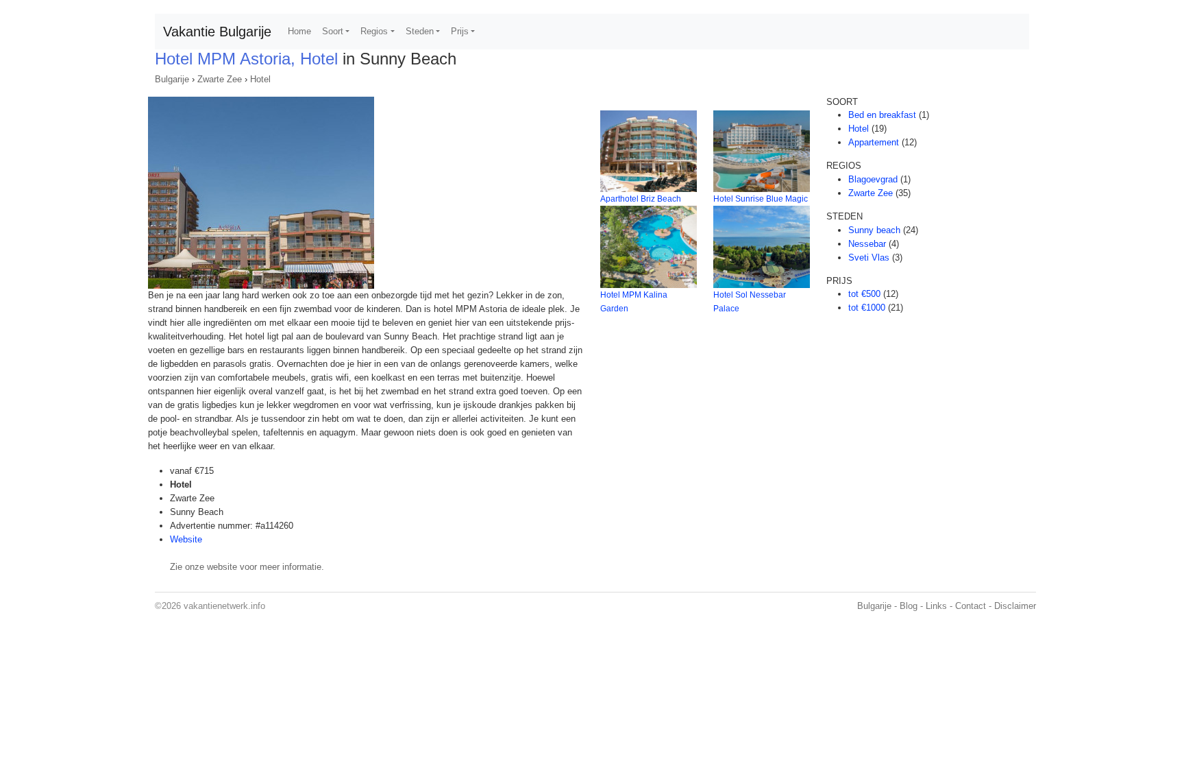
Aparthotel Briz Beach (640, 199)
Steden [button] (420, 31)
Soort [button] (332, 31)
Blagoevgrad (873, 179)
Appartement (873, 142)
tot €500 (864, 294)
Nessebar (867, 244)
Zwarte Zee (219, 79)
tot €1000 (866, 307)
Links (936, 606)
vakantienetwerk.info (224, 606)
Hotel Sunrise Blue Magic (760, 199)
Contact (970, 606)
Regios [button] (374, 31)
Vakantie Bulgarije (217, 31)
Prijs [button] (460, 31)
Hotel (260, 79)
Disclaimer (1015, 606)
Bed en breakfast (882, 115)
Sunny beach (874, 230)
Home (299, 31)
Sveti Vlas (868, 257)
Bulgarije (172, 79)
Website (186, 539)
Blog (908, 606)
